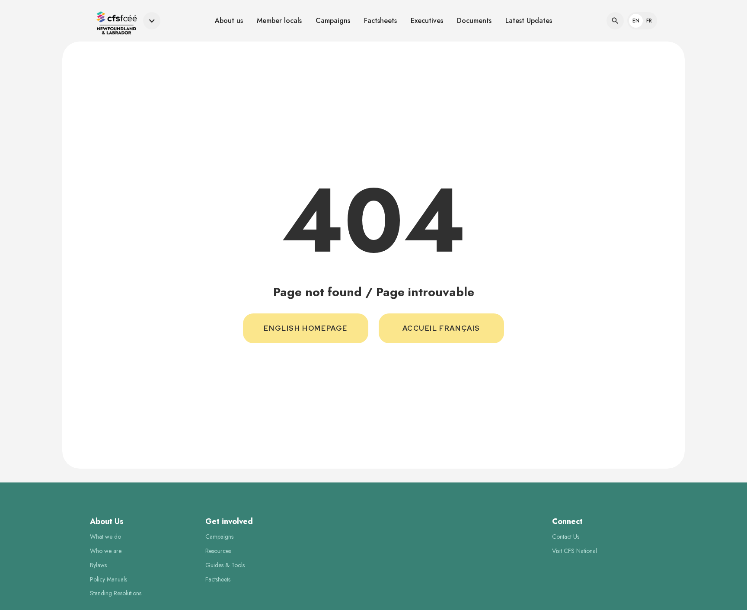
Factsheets (380, 21)
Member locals (279, 21)
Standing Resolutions (115, 593)
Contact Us (565, 536)
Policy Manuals (108, 579)
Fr (649, 21)
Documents (474, 21)
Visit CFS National (574, 551)
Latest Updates (528, 21)
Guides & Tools (225, 565)
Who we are (105, 551)
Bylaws (98, 565)
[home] (115, 21)
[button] (125, 21)
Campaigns (333, 21)
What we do (105, 536)
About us (229, 21)
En (635, 21)
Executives (427, 21)
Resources (218, 551)
